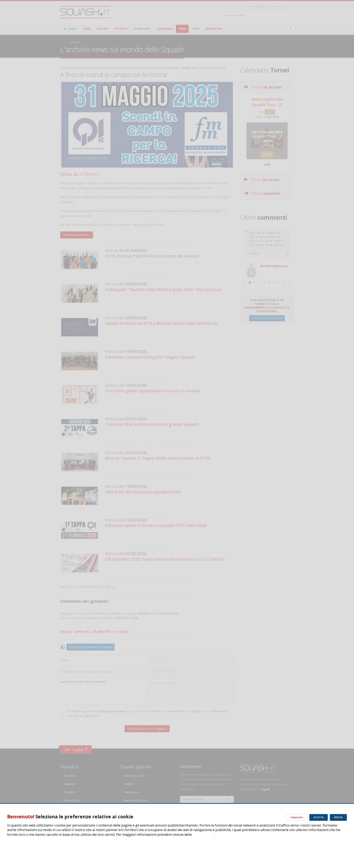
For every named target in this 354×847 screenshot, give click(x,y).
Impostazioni (297, 817)
